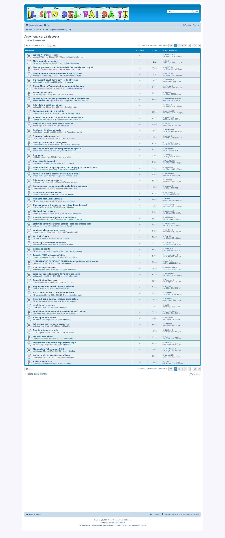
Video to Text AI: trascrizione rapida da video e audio (58, 117)
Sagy (37, 238)
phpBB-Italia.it (120, 523)
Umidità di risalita (41, 249)
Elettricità (65, 126)
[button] (170, 45)
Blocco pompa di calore (44, 318)
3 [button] (182, 45)
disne (37, 288)
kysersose (39, 226)
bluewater (42, 301)
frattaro (41, 201)
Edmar (37, 182)
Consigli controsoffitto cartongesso (50, 142)
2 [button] (179, 45)
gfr (36, 307)
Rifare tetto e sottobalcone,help (48, 105)
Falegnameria (67, 338)
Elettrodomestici (71, 169)
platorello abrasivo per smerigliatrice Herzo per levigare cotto (62, 224)
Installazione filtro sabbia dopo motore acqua (54, 343)
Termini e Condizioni (115, 525)
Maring (37, 157)
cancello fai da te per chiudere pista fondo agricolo (57, 149)
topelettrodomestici (42, 101)
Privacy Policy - (91, 525)
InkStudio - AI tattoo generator (47, 130)
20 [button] (195, 45)
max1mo (38, 232)
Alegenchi (39, 282)
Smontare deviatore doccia (45, 136)
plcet (37, 338)
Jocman (38, 320)
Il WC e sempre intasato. (44, 267)
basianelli (38, 151)
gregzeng (38, 119)
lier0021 (38, 69)
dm (40, 63)
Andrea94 (42, 295)
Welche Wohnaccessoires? (45, 55)
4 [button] (185, 45)
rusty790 (42, 251)
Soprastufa (38, 155)
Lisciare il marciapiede (44, 211)
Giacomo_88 (40, 351)
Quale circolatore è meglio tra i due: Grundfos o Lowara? (60, 205)
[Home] (78, 13)
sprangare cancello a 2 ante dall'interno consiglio (56, 274)
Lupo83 (38, 107)
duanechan (39, 220)
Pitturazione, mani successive (47, 180)
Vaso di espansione (42, 92)
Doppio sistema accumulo (45, 330)
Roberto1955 (40, 313)
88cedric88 (39, 195)
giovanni (38, 188)
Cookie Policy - (102, 525)
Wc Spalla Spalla (41, 236)
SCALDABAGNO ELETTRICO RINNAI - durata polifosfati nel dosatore (65, 261)
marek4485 (39, 57)
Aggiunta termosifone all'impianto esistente (53, 286)
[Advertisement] (112, 399)
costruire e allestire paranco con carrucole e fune (56, 174)
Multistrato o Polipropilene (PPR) (48, 349)
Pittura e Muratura (72, 63)
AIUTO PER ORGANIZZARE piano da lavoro (53, 293)
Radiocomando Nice (42, 361)
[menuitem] (47, 25)
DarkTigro (39, 144)
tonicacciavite (40, 270)
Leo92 (37, 363)
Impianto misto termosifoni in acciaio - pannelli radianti (59, 311)
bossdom (38, 113)
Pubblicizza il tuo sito (75, 57)
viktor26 (38, 169)
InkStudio (38, 132)
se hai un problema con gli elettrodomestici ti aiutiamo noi (61, 99)
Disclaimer (82, 525)
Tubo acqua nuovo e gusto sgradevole (51, 324)
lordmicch (39, 245)
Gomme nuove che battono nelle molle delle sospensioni (60, 186)
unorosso (38, 213)
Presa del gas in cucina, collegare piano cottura (55, 299)
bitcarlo (41, 138)
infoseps (38, 88)
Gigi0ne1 (42, 332)
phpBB (103, 520)
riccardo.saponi (41, 257)
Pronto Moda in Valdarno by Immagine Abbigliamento (58, 86)
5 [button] (189, 45)
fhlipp (40, 95)
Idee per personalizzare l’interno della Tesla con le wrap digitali (63, 67)
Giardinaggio (71, 151)
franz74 (38, 263)
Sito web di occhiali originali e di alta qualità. (54, 217)
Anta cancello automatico (45, 161)
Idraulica (70, 82)
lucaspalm (39, 82)
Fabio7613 (39, 163)
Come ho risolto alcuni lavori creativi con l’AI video (57, 73)
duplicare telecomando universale (49, 230)
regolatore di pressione (44, 305)
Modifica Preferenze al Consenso (134, 525)
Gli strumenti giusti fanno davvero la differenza (55, 80)
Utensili (69, 226)
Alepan (37, 345)
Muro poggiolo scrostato (44, 61)
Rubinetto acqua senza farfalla (47, 199)
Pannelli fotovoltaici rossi (45, 280)
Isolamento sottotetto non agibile (48, 111)
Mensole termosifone (43, 336)
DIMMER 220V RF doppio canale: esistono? (53, 124)
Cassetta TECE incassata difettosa (49, 255)
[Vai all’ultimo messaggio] (175, 55)
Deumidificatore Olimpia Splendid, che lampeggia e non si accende (65, 167)
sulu (36, 126)
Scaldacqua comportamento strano (49, 242)
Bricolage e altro (71, 107)
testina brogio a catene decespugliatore (51, 355)
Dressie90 (39, 207)
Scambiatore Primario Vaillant (47, 192)
